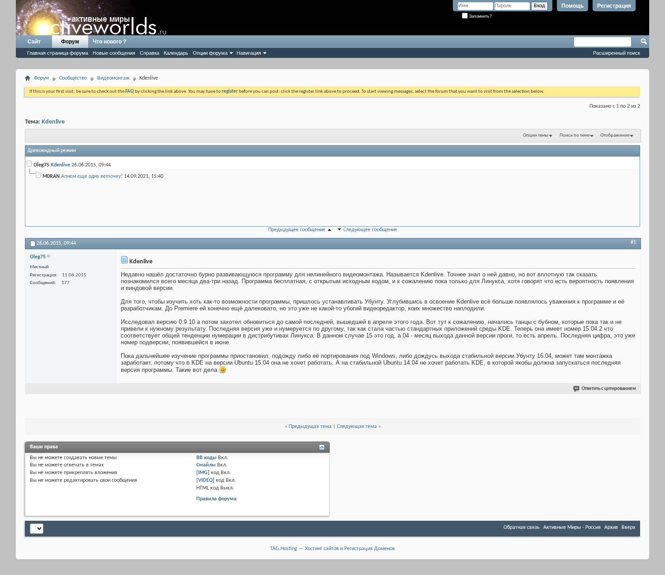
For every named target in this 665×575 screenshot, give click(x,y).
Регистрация (614, 6)
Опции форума (210, 53)
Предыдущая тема (310, 426)
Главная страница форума (57, 53)
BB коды (206, 458)
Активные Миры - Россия (572, 527)
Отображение (614, 135)
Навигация (249, 53)
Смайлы (206, 465)
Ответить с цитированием (609, 388)
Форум (70, 41)
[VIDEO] (205, 480)
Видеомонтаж (113, 78)
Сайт (34, 41)
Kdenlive (53, 122)
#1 (633, 242)
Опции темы (535, 135)
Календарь (176, 53)
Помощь (572, 6)
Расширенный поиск (616, 53)
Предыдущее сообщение (296, 230)
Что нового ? (109, 41)
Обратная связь (522, 527)
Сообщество (73, 78)
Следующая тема (357, 426)
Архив (611, 527)
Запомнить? (480, 16)
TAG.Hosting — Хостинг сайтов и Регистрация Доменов (332, 548)
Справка (149, 53)
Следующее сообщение (370, 230)
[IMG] (202, 472)
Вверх (628, 527)
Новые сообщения (114, 53)
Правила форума (216, 499)
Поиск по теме (574, 135)
